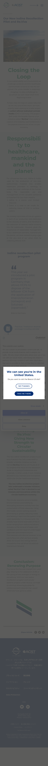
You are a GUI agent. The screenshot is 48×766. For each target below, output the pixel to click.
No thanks (24, 386)
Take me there (24, 394)
